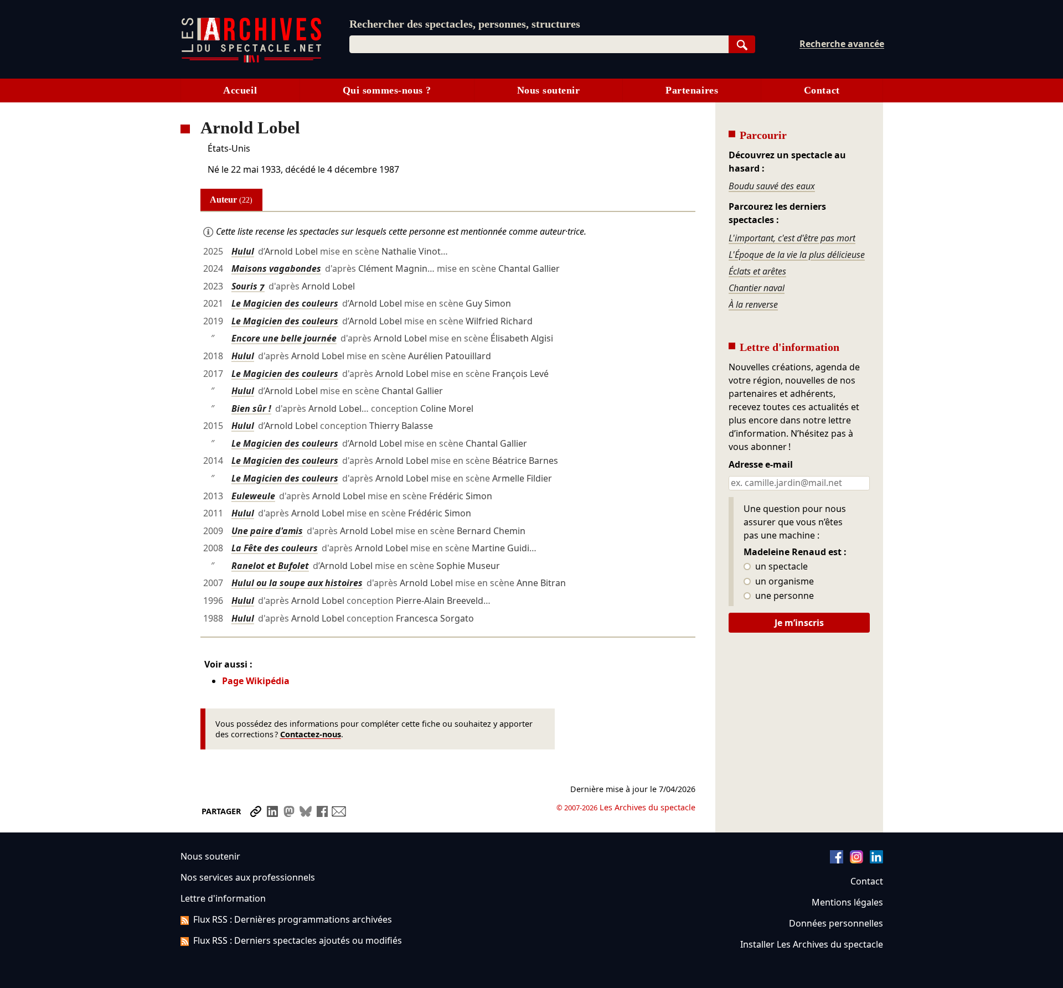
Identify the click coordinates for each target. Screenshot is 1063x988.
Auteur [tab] (231, 199)
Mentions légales (847, 902)
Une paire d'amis (267, 531)
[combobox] (539, 44)
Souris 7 (248, 286)
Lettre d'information (223, 898)
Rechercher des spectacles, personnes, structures (464, 24)
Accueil (240, 90)
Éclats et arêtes (757, 271)
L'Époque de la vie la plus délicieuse (797, 255)
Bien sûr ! (251, 408)
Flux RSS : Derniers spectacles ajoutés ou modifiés (297, 940)
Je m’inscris (799, 623)
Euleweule (253, 496)
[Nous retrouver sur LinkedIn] (876, 860)
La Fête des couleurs (274, 548)
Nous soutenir (548, 90)
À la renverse (753, 304)
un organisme (783, 582)
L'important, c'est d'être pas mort (792, 238)
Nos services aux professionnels (247, 877)
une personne (783, 596)
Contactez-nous (310, 734)
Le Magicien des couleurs (284, 303)
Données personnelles (836, 923)
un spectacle (780, 567)
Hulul (242, 251)
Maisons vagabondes (276, 268)
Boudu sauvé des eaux (772, 186)
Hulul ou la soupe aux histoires (297, 583)
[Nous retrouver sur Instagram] (856, 860)
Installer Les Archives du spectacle (811, 944)
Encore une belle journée (284, 338)
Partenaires (691, 90)
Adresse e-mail (761, 465)
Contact (822, 90)
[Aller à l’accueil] (251, 60)
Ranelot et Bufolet (270, 566)
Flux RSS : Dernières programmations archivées (292, 919)
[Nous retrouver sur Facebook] (836, 860)
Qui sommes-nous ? (387, 90)
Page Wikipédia (256, 681)
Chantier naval (757, 288)
